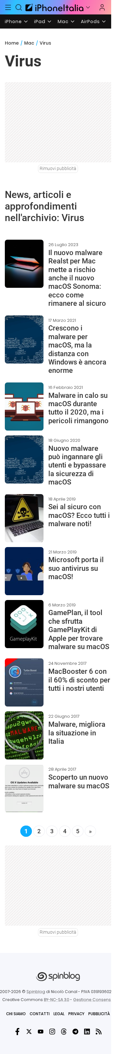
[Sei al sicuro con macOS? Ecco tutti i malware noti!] (24, 518)
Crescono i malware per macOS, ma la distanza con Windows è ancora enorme (77, 349)
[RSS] (98, 1031)
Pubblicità (99, 1013)
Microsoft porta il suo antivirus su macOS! (76, 568)
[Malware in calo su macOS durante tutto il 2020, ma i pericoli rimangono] (24, 406)
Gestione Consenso (93, 999)
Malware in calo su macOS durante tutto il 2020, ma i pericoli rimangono (78, 408)
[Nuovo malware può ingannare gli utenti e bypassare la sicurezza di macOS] (24, 459)
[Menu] (8, 7)
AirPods (90, 21)
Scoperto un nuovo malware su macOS (78, 781)
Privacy (76, 1013)
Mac (63, 21)
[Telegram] (75, 1031)
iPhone (13, 21)
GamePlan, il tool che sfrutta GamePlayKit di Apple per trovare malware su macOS (78, 630)
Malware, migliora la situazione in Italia (76, 732)
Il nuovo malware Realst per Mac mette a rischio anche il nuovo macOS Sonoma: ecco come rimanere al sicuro (77, 278)
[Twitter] (29, 1031)
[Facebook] (17, 1031)
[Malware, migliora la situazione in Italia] (24, 735)
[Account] (102, 7)
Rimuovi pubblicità (58, 168)
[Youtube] (40, 1031)
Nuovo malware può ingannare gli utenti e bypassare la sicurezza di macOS (77, 465)
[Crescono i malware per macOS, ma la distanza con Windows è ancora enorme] (24, 339)
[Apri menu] (88, 7)
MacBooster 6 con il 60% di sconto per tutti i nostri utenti (79, 679)
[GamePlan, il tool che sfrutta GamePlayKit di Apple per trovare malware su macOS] (24, 624)
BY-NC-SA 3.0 (56, 999)
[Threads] (64, 1031)
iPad (39, 21)
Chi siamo (16, 1013)
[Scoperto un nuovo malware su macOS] (24, 788)
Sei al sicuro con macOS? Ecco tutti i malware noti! (79, 515)
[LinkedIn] (87, 1031)
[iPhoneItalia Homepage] (53, 7)
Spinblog (35, 991)
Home (12, 43)
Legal (58, 1013)
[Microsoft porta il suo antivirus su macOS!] (24, 571)
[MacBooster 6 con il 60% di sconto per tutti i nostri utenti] (24, 682)
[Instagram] (52, 1031)
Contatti (40, 1013)
